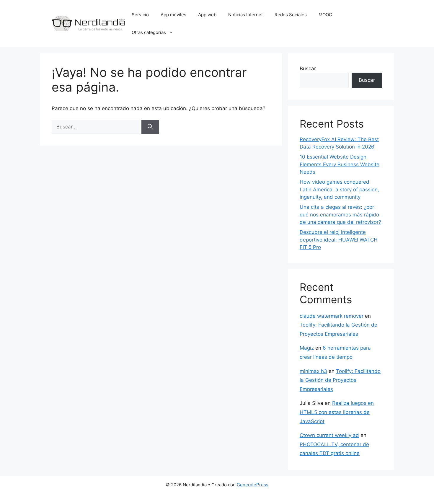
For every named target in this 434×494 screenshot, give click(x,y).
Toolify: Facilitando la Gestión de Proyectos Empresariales (340, 380)
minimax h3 (313, 371)
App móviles (173, 14)
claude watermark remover (331, 316)
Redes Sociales (291, 14)
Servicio (140, 14)
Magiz (307, 348)
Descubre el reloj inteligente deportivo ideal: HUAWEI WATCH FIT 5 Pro (339, 239)
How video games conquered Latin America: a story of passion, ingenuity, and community (339, 189)
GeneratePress (252, 485)
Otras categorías (149, 32)
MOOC (325, 14)
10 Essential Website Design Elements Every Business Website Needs (339, 164)
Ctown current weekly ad (329, 435)
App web (207, 14)
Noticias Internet (245, 14)
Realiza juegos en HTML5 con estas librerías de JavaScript (337, 412)
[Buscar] (150, 127)
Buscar (308, 68)
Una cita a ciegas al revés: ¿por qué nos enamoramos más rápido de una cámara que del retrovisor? (340, 214)
